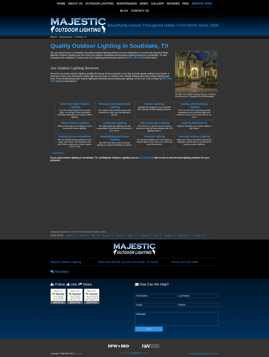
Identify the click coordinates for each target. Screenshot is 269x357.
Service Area (202, 3)
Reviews (173, 3)
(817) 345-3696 (135, 58)
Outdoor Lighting (99, 3)
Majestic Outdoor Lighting (96, 232)
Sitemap (78, 354)
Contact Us (140, 10)
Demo (144, 3)
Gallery (157, 3)
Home (61, 3)
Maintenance (127, 3)
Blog (124, 10)
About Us (75, 3)
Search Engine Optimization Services (203, 354)
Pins (185, 3)
